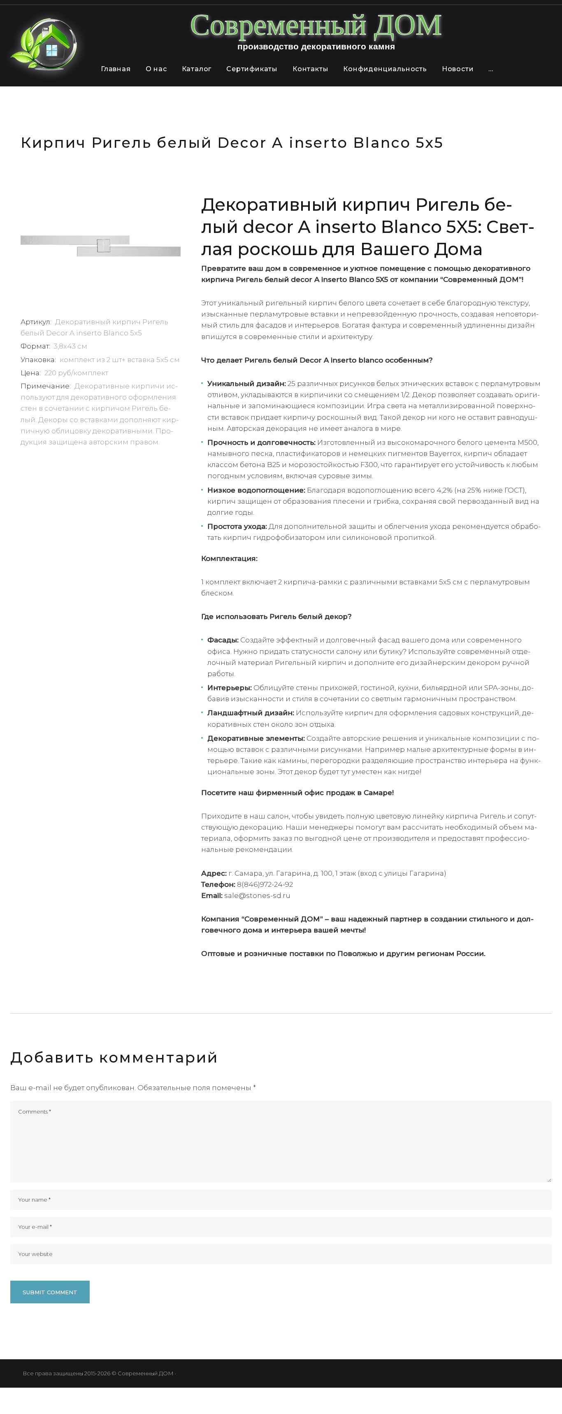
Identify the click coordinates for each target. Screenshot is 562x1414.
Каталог (197, 69)
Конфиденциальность (385, 69)
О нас (156, 69)
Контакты (310, 69)
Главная (116, 69)
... (490, 69)
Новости (458, 69)
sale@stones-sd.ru (257, 895)
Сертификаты (252, 69)
